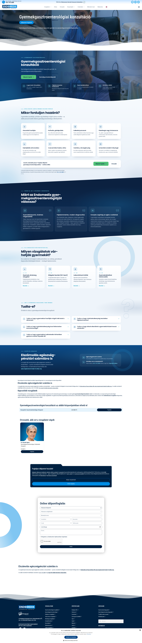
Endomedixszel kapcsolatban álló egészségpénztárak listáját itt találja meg (96, 386)
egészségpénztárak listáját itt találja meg (31, 368)
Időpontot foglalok (27, 77)
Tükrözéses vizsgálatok (50, 616)
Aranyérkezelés (48, 621)
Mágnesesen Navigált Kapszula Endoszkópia (72, 2)
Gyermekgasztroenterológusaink (47, 77)
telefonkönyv (43, 475)
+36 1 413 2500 (10, 2)
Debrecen (74, 612)
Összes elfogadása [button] (71, 637)
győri (68, 473)
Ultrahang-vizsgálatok (49, 618)
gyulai (71, 473)
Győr (73, 618)
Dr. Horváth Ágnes (25, 442)
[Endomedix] (139, 7)
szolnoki (56, 472)
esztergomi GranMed (79, 473)
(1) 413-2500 (103, 472)
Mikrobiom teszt (91, 7)
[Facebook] (132, 2)
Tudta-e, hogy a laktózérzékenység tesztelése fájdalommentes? (92, 319)
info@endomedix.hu (36, 618)
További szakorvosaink (103, 614)
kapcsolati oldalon (113, 363)
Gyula (73, 621)
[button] (71, 640)
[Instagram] (135, 2)
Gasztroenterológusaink (103, 610)
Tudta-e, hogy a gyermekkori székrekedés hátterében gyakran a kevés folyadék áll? (44, 335)
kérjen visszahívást (52, 475)
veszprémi (61, 472)
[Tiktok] (138, 2)
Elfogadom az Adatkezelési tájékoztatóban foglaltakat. (54, 536)
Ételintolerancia (48, 625)
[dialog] (71, 635)
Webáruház (100, 7)
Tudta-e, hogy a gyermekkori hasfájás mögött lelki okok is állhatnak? (45, 319)
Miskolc (73, 623)
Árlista (55, 7)
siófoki (52, 472)
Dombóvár (74, 614)
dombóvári (43, 472)
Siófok (73, 625)
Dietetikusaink (101, 616)
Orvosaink (62, 7)
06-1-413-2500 (60, 172)
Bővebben (89, 634)
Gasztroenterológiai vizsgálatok (52, 610)
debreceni (39, 472)
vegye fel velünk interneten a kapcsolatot (49, 388)
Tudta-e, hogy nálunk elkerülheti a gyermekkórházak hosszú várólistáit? (97, 327)
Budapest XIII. (75, 610)
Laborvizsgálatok (49, 627)
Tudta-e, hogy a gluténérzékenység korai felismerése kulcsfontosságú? (43, 327)
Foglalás (109, 410)
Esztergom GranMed (76, 616)
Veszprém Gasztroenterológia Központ (31, 410)
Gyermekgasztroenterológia (51, 612)
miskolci (48, 472)
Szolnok (74, 627)
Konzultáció (47, 623)
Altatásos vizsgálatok (50, 614)
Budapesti (34, 472)
